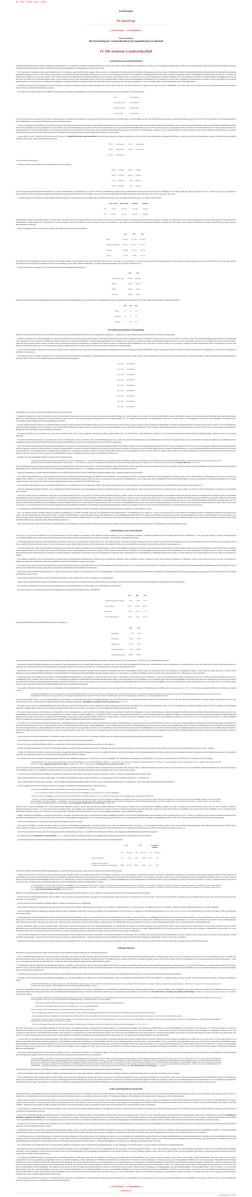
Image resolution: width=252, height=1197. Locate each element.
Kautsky (36, 1)
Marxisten (29, 1)
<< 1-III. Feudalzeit (116, 30)
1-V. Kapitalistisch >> (134, 30)
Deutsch (22, 1)
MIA (17, 1)
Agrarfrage (43, 1)
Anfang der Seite (126, 1190)
